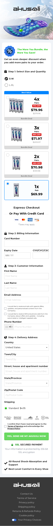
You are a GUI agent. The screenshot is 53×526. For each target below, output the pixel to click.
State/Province (13, 378)
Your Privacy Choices (29, 520)
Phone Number (13, 322)
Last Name (10, 283)
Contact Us (26, 494)
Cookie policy (26, 515)
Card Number (12, 238)
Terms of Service (15, 426)
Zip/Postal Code (13, 390)
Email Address (12, 295)
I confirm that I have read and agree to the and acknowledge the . (26, 426)
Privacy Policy (13, 429)
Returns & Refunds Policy (27, 511)
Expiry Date (11, 250)
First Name (10, 271)
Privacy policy (26, 502)
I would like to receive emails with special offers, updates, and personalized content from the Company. (25, 308)
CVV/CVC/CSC (41, 250)
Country (9, 342)
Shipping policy (26, 507)
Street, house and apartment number (26, 366)
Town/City (10, 354)
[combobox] (9, 327)
